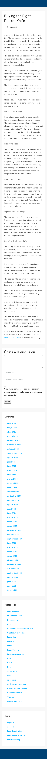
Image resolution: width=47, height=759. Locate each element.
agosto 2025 (12, 457)
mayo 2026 (12, 428)
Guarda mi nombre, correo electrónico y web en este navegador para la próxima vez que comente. (23, 392)
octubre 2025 (13, 449)
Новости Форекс (14, 693)
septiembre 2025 (14, 453)
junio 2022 (11, 586)
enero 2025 (12, 487)
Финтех (10, 697)
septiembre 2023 (14, 539)
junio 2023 (11, 543)
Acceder (10, 727)
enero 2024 (12, 526)
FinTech (10, 641)
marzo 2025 (12, 479)
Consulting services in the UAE (20, 628)
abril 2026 (11, 432)
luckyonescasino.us (15, 654)
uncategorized (13, 680)
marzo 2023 (12, 547)
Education (11, 637)
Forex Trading (13, 650)
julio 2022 (11, 582)
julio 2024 (11, 509)
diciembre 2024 (13, 492)
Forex (9, 646)
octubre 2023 (13, 535)
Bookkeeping (12, 620)
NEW (9, 658)
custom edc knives (12, 337)
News (9, 663)
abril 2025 (11, 475)
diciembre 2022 (13, 560)
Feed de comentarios (16, 735)
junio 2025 (11, 466)
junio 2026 (11, 423)
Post (9, 667)
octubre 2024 (13, 500)
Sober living (12, 671)
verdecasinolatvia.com (16, 684)
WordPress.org (13, 740)
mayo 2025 (12, 470)
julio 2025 (11, 462)
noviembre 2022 (14, 564)
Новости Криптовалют (17, 688)
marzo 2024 (12, 517)
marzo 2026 (12, 436)
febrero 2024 (12, 522)
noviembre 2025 (14, 445)
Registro (10, 722)
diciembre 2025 (13, 440)
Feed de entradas (14, 731)
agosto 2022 (12, 577)
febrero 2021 (12, 590)
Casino (10, 624)
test (9, 676)
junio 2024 (11, 513)
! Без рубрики (13, 611)
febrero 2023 (12, 552)
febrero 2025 (12, 483)
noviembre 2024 (14, 496)
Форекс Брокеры (14, 701)
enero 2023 (12, 556)
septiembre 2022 (14, 573)
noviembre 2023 (14, 530)
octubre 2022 (13, 569)
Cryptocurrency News (16, 633)
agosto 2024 (12, 505)
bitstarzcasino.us (14, 616)
